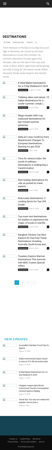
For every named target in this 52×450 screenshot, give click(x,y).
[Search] (48, 4)
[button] (4, 4)
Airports (30, 42)
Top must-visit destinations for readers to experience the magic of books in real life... (33, 219)
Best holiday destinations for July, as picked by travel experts (33, 183)
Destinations (23, 90)
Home (5, 33)
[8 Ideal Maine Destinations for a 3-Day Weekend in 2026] (10, 86)
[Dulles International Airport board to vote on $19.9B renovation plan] (10, 362)
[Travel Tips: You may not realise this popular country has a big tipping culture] (10, 403)
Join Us (41, 442)
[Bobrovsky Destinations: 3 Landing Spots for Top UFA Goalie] (10, 202)
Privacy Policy (13, 442)
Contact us (13, 439)
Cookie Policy (25, 439)
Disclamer (37, 439)
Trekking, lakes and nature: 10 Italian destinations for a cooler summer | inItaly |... (33, 100)
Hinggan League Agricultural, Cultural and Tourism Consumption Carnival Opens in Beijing (34, 388)
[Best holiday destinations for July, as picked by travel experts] (10, 183)
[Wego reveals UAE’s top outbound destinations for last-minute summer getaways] (10, 119)
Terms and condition (28, 442)
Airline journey (18, 42)
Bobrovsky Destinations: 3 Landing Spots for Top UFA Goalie (32, 201)
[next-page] (34, 282)
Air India (7, 42)
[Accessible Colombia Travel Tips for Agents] (10, 349)
